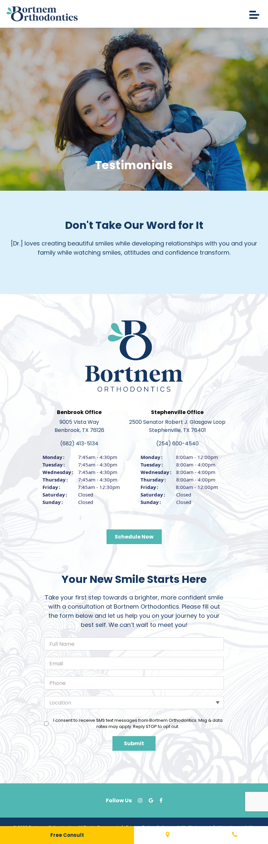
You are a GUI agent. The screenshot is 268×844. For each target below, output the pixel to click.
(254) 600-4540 (177, 443)
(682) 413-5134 (79, 443)
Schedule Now (134, 536)
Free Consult (67, 835)
